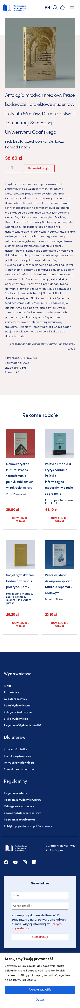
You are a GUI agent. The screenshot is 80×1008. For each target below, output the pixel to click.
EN (47, 8)
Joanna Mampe (22, 593)
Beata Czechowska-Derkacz (38, 142)
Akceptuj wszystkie (40, 989)
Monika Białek (54, 599)
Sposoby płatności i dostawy (22, 813)
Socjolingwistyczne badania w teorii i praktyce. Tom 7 (20, 581)
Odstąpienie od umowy (19, 806)
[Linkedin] (34, 862)
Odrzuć (40, 999)
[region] (40, 980)
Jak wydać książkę (15, 749)
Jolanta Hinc (14, 600)
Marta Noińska (15, 597)
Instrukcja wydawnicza (19, 762)
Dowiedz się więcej (20, 519)
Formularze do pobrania (20, 769)
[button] (72, 8)
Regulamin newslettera (19, 819)
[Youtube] (15, 862)
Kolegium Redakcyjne (18, 712)
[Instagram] (25, 862)
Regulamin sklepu (15, 793)
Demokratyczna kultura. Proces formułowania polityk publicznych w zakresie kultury (20, 476)
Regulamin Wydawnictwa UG (22, 725)
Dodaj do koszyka (39, 168)
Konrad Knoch (17, 147)
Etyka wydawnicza (16, 719)
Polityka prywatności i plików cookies (28, 826)
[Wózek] (62, 7)
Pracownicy (11, 692)
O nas (7, 685)
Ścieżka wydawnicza (17, 756)
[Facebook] (6, 862)
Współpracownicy (15, 699)
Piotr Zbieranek (16, 494)
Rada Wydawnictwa (17, 705)
